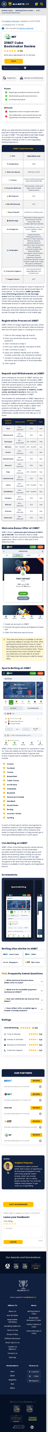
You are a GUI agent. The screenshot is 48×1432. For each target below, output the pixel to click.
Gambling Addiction (12, 1326)
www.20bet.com (33, 156)
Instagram (34, 1381)
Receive (36, 1081)
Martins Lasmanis (26, 28)
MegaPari (12, 1380)
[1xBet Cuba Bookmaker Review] (40, 1086)
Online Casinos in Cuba (34, 1325)
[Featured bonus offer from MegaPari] (36, 4)
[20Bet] (10, 37)
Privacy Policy (12, 1334)
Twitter (36, 1376)
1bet (12, 1384)
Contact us (12, 1353)
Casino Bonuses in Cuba (33, 1332)
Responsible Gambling (12, 1320)
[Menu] (4, 4)
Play (13, 61)
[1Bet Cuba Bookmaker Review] (40, 1127)
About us (12, 1311)
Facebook (34, 1372)
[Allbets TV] (19, 4)
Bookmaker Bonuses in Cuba (34, 1319)
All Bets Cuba (7, 10)
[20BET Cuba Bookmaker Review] (40, 1141)
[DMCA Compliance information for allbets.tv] (18, 1427)
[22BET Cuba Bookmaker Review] (40, 1100)
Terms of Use (12, 1330)
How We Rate (12, 1315)
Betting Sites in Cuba (24, 10)
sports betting (31, 137)
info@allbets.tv (29, 1297)
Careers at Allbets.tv (12, 1348)
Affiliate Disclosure (12, 1338)
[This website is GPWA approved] (32, 1419)
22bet (12, 1376)
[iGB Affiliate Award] (7, 1266)
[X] (8, 1173)
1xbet (12, 1371)
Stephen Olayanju (11, 21)
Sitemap (12, 1357)
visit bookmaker (18, 1204)
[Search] (42, 4)
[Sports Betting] (18, 915)
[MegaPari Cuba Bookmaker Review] (40, 1114)
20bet (12, 1388)
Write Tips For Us (12, 1342)
